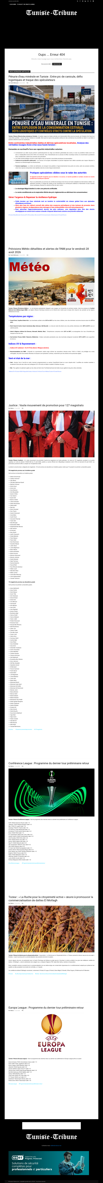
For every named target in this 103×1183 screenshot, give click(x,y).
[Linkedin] (85, 1)
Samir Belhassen (15, 82)
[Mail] (88, 1)
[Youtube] (93, 1)
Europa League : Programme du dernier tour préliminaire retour (46, 1007)
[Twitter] (90, 1)
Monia (12, 408)
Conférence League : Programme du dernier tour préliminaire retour (49, 763)
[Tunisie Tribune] (51, 13)
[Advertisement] (51, 1125)
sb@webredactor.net (56, 1145)
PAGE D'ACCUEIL (57, 64)
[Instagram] (82, 1)
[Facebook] (80, 1)
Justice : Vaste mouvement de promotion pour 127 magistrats (46, 405)
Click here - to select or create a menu (22, 4)
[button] (77, 1)
